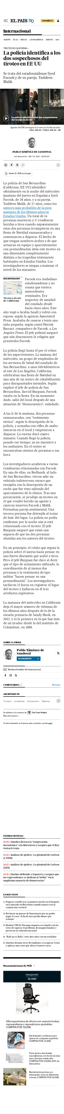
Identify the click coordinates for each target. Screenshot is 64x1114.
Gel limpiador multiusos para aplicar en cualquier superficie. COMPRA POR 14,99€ (43, 1038)
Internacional (17, 31)
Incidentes (19, 701)
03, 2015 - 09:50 (39, 156)
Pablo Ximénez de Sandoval (32, 151)
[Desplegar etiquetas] (58, 701)
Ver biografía (25, 658)
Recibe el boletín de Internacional (24, 669)
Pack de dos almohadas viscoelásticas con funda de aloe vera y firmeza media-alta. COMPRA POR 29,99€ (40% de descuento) (44, 1058)
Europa (7, 40)
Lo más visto (10, 894)
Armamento (33, 701)
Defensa (46, 701)
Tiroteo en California (15, 48)
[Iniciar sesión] (58, 20)
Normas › (56, 685)
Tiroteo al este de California (12, 299)
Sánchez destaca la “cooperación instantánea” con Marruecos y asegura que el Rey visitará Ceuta (31, 845)
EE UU (15, 40)
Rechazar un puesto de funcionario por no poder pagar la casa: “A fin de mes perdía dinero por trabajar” (30, 916)
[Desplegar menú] (6, 20)
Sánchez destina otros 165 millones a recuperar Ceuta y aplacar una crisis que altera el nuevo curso (33, 944)
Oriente (49, 40)
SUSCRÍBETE (47, 21)
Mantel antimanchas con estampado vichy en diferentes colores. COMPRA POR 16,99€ (44, 1075)
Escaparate (32, 976)
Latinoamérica (36, 40)
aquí (50, 723)
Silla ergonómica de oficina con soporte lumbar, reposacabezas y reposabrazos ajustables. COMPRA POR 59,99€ (33, 1024)
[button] (32, 107)
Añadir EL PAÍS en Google (20, 173)
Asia (57, 40)
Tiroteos (7, 701)
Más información (10, 716)
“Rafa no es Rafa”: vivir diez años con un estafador (31, 936)
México (24, 40)
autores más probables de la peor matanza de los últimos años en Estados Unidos (27, 212)
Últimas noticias (13, 836)
